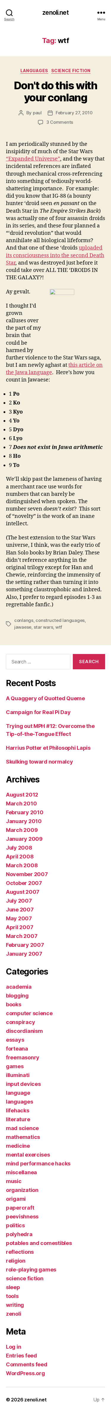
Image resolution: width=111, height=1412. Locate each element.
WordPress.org (25, 1373)
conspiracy (20, 1022)
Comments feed (26, 1364)
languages (34, 70)
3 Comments (59, 122)
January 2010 (24, 821)
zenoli (13, 1314)
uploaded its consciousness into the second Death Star (55, 255)
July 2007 (19, 901)
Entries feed (21, 1355)
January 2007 (24, 954)
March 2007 (21, 936)
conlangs (23, 620)
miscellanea (21, 1172)
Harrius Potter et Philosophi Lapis (48, 748)
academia (19, 987)
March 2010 (21, 803)
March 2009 (22, 830)
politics (15, 1225)
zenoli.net (55, 12)
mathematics (23, 1137)
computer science (29, 1013)
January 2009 (24, 839)
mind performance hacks (38, 1163)
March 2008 (22, 865)
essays (15, 1040)
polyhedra (19, 1234)
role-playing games (31, 1269)
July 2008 (19, 848)
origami (16, 1199)
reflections (20, 1252)
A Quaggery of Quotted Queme (45, 698)
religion (15, 1261)
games (15, 1066)
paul (37, 112)
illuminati (17, 1075)
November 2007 (27, 874)
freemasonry (22, 1057)
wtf (58, 627)
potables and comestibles (39, 1243)
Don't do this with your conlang (55, 91)
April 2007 (19, 927)
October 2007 (24, 883)
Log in (13, 1347)
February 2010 (25, 812)
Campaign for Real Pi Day (38, 712)
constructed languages (60, 620)
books (13, 1004)
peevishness (22, 1216)
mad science (22, 1128)
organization (22, 1190)
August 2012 (22, 795)
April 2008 (19, 856)
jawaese (22, 627)
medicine (18, 1146)
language (18, 1093)
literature (18, 1119)
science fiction (71, 70)
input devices (23, 1084)
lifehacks (17, 1110)
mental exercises (28, 1155)
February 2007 (25, 945)
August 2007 (22, 892)
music (14, 1181)
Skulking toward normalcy (39, 762)
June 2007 (20, 909)
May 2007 (19, 918)
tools (12, 1296)
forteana (17, 1049)
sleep (13, 1287)
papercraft (20, 1208)
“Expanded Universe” (33, 159)
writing (15, 1305)
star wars (43, 627)
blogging (17, 995)
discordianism (24, 1031)
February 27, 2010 (74, 112)
